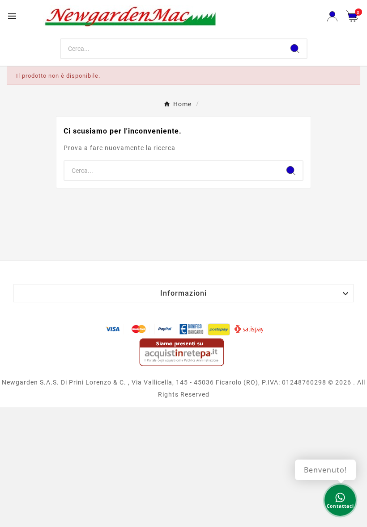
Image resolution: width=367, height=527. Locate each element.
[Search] (294, 49)
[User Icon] (332, 16)
